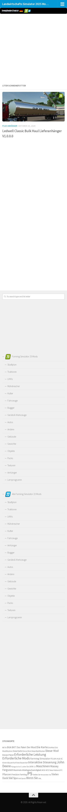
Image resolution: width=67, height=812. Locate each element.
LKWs (10, 379)
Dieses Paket (8, 755)
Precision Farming (19, 774)
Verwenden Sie (46, 775)
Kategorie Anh (16, 767)
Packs (10, 458)
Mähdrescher (13, 386)
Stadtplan (12, 364)
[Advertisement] (33, 48)
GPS (54, 758)
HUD (58, 759)
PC (61, 770)
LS (35, 766)
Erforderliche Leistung (30, 754)
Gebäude (11, 436)
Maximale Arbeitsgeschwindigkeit (27, 770)
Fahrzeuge (12, 400)
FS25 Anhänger (9, 125)
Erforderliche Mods (16, 758)
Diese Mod (26, 751)
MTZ (47, 770)
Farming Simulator (40, 758)
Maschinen (43, 766)
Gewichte (11, 443)
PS (29, 773)
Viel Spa (13, 778)
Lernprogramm (14, 479)
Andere (10, 429)
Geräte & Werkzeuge (16, 415)
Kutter (10, 393)
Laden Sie (25, 767)
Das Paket (21, 747)
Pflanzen (6, 774)
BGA (9, 747)
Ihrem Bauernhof (9, 762)
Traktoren (12, 371)
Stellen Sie (36, 774)
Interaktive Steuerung (42, 762)
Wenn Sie (32, 778)
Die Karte (42, 747)
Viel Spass (22, 778)
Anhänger (12, 472)
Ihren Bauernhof (22, 763)
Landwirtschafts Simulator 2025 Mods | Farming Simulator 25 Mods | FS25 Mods (26, 4)
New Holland (55, 770)
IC (62, 758)
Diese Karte (17, 751)
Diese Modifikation (38, 751)
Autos (10, 422)
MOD (43, 770)
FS (52, 758)
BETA (4, 747)
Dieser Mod (52, 751)
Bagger (10, 407)
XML (39, 778)
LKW (31, 766)
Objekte (11, 451)
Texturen (11, 465)
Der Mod (31, 747)
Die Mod (51, 747)
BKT (14, 747)
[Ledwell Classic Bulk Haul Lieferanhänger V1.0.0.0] (33, 106)
